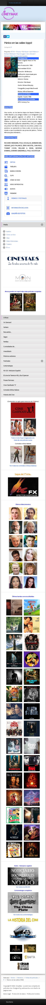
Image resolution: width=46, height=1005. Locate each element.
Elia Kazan (25, 52)
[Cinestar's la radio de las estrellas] (23, 261)
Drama (18, 52)
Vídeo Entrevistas (12, 241)
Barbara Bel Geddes (20, 56)
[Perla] (22, 27)
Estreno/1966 (8, 56)
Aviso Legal (7, 994)
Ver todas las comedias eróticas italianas (23, 466)
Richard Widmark (10, 54)
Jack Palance (34, 52)
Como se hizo (11, 235)
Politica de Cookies (33, 994)
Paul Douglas (21, 54)
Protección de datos (19, 994)
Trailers (8, 244)
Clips (7, 238)
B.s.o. (8, 247)
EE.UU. (13, 52)
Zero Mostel (30, 54)
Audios (8, 231)
